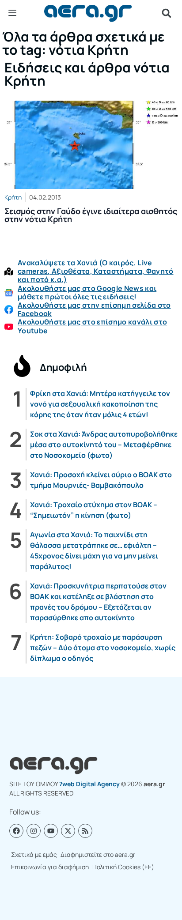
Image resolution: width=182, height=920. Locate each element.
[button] (166, 13)
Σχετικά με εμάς (34, 854)
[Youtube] (51, 831)
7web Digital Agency (89, 784)
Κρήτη (13, 197)
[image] (91, 145)
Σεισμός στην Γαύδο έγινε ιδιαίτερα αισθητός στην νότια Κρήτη (90, 215)
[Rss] (85, 831)
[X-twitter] (68, 831)
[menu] (12, 13)
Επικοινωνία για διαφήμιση (50, 867)
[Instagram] (34, 831)
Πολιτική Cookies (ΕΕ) (123, 867)
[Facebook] (16, 831)
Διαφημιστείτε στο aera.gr (98, 854)
